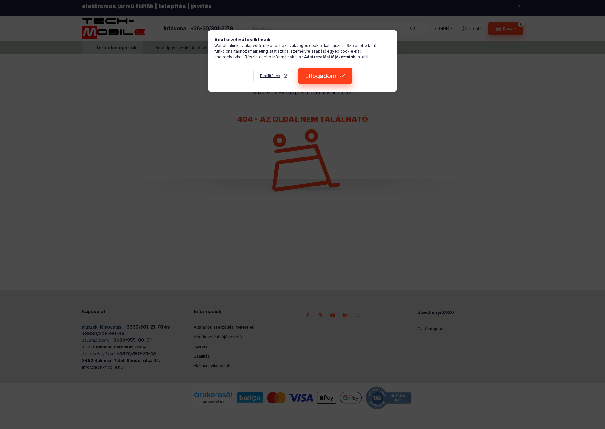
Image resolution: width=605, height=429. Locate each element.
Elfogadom (321, 76)
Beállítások (270, 75)
